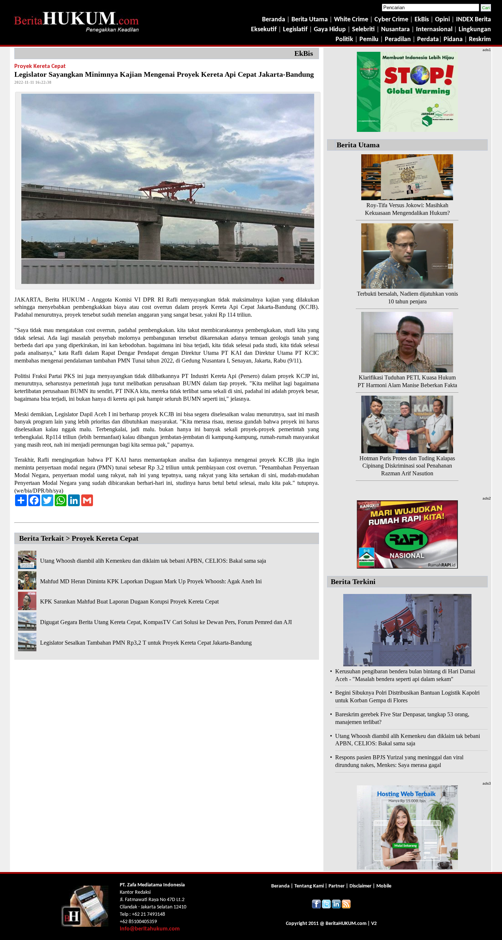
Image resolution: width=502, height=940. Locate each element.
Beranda (273, 19)
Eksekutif (264, 29)
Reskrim (480, 39)
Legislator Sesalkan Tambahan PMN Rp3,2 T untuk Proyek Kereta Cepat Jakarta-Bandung (146, 643)
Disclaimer (360, 886)
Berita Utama (310, 19)
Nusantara (395, 29)
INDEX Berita (473, 19)
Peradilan (397, 39)
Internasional (434, 29)
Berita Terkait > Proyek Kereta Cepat (79, 538)
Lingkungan (475, 29)
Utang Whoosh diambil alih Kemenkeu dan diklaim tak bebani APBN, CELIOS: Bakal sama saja (153, 561)
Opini (442, 19)
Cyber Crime (392, 19)
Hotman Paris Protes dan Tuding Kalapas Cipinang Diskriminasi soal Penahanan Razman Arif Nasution (407, 466)
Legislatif (295, 29)
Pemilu (369, 39)
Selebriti (363, 29)
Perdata (428, 39)
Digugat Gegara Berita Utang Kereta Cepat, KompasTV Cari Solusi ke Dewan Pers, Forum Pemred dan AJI (166, 622)
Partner (337, 886)
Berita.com (346, 923)
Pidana (453, 39)
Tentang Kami (309, 886)
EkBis (422, 19)
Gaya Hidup (329, 29)
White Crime (352, 19)
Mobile (383, 886)
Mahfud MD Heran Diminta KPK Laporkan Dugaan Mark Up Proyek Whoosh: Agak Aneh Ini (151, 581)
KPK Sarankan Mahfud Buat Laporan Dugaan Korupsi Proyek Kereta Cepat (129, 601)
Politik (344, 39)
